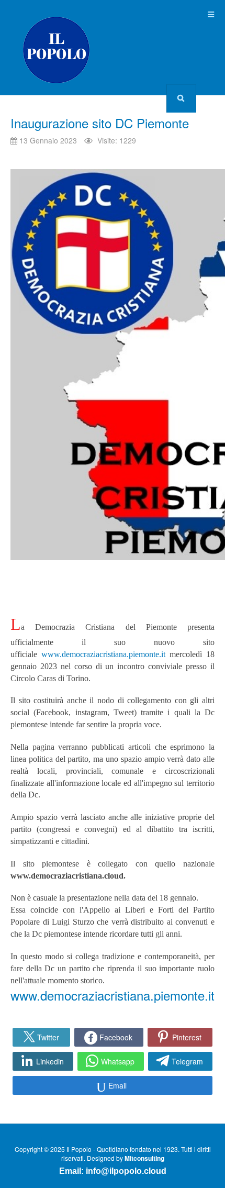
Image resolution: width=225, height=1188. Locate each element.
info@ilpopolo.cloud (126, 1171)
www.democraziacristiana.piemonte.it (103, 654)
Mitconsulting (144, 1158)
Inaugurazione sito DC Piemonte (99, 123)
